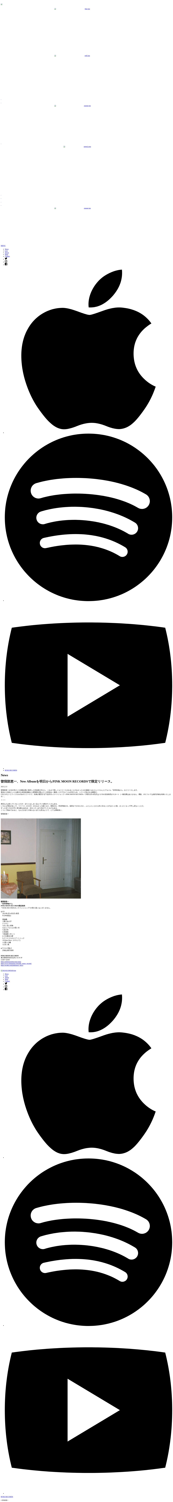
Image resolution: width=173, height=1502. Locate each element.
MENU (3, 246)
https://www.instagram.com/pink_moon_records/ (16, 963)
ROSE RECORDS (11, 770)
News (7, 249)
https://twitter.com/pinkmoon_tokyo (12, 965)
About (7, 253)
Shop (6, 254)
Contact (7, 256)
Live (6, 251)
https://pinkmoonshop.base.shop (11, 962)
